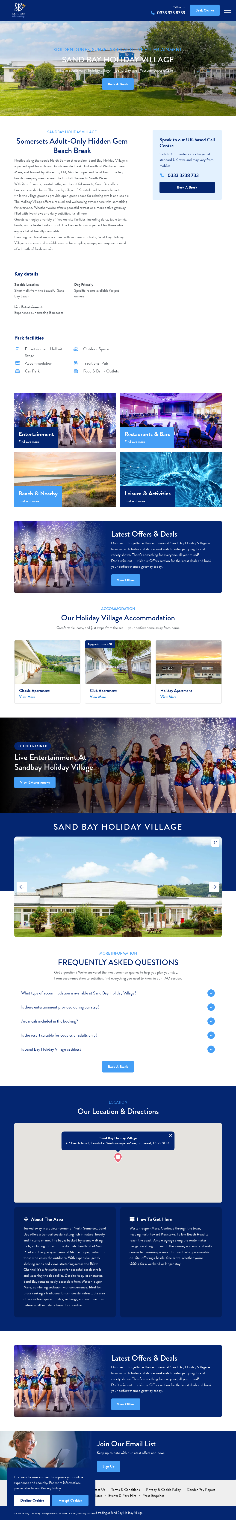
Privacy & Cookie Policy (163, 1489)
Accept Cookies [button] (70, 1500)
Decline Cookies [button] (32, 1500)
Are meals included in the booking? (49, 1021)
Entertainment (36, 434)
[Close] (171, 1135)
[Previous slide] (22, 887)
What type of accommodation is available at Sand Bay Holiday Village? (78, 993)
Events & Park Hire (122, 1495)
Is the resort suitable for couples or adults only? (59, 1035)
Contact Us (96, 1489)
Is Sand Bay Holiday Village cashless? (51, 1049)
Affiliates (95, 1495)
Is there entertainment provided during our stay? (60, 1007)
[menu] (227, 10)
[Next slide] (214, 887)
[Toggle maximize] (215, 843)
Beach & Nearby (38, 493)
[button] (118, 1158)
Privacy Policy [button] (51, 1488)
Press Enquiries (153, 1495)
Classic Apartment (34, 690)
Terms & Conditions (125, 1489)
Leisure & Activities (147, 493)
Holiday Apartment (176, 690)
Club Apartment (103, 690)
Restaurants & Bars (147, 434)
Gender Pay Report (201, 1489)
